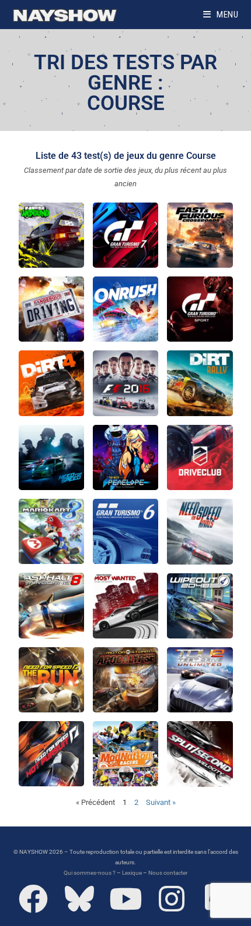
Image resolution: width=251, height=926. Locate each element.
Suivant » (161, 802)
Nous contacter (167, 873)
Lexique (132, 873)
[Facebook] (33, 898)
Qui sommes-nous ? (90, 873)
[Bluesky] (79, 898)
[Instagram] (171, 898)
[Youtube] (125, 898)
